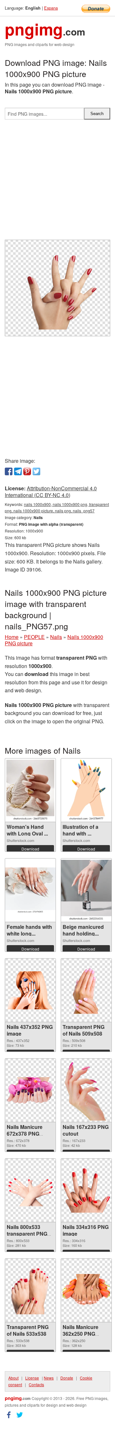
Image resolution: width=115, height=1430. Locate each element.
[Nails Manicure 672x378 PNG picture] (30, 1090)
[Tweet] (36, 471)
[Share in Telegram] (18, 471)
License (32, 1377)
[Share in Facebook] (8, 471)
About (13, 1377)
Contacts (36, 1384)
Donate (66, 1377)
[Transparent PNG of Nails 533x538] (30, 1290)
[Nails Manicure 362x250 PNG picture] (86, 1290)
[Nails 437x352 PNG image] (30, 990)
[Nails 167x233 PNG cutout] (86, 1090)
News (49, 1377)
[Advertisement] (57, 182)
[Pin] (27, 471)
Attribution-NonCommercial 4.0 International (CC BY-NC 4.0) (51, 492)
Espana (51, 8)
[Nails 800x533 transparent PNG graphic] (30, 1190)
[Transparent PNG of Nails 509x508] (86, 990)
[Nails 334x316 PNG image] (86, 1190)
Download (30, 848)
